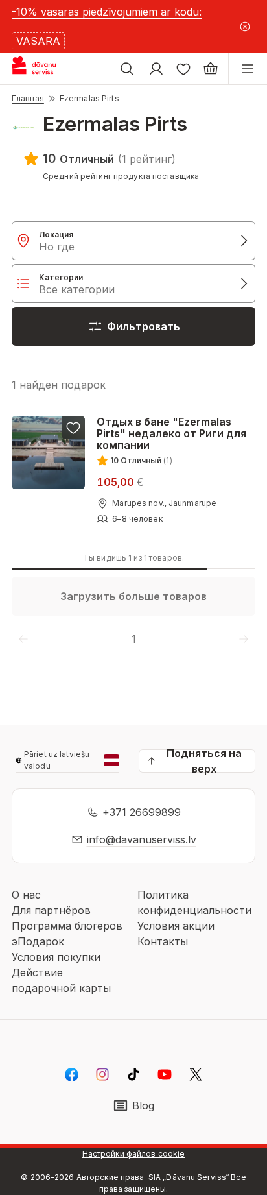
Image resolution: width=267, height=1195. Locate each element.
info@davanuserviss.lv (141, 839)
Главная (28, 98)
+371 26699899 (141, 812)
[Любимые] (183, 68)
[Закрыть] (244, 26)
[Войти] (156, 68)
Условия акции (176, 925)
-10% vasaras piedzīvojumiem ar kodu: (107, 11)
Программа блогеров (67, 925)
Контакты (162, 941)
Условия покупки (56, 956)
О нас (26, 894)
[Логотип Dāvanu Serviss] (44, 68)
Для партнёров (51, 910)
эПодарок (38, 941)
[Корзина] (210, 68)
